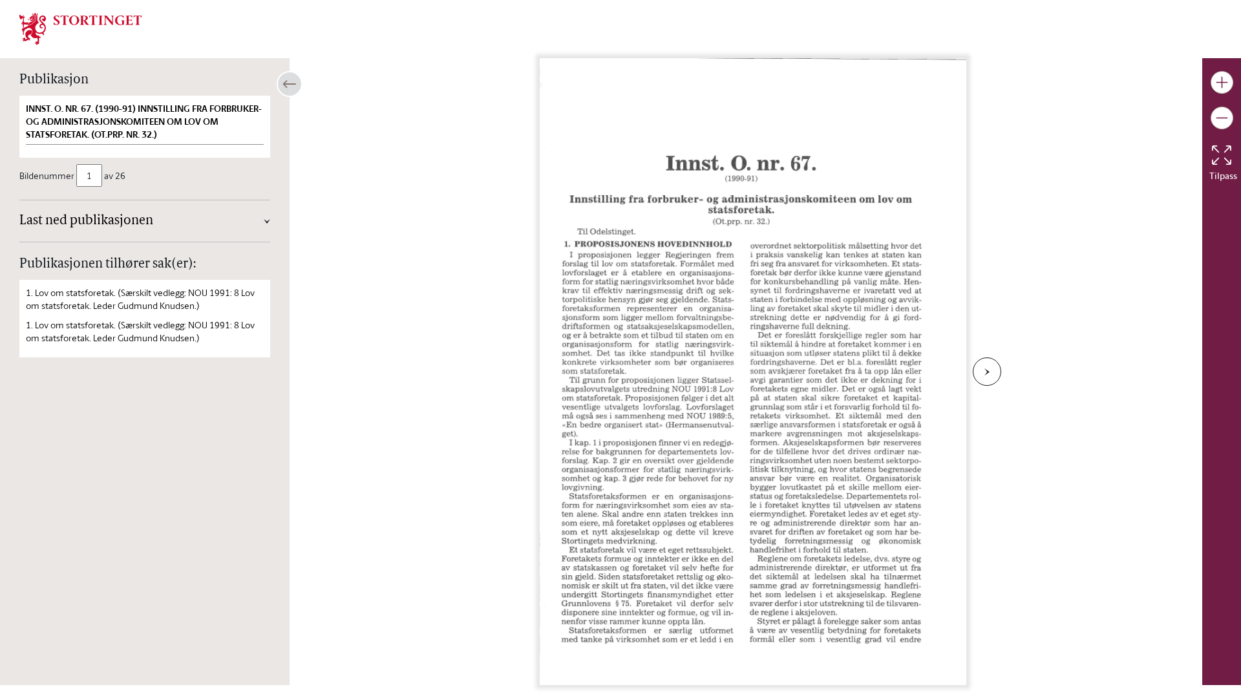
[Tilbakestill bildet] (1222, 155)
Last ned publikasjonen (86, 221)
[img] (80, 28)
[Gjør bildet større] (1222, 82)
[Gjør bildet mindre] (1222, 118)
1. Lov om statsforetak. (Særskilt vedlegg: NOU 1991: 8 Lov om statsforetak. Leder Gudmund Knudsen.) (140, 299)
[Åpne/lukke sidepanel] (289, 84)
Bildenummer (46, 175)
